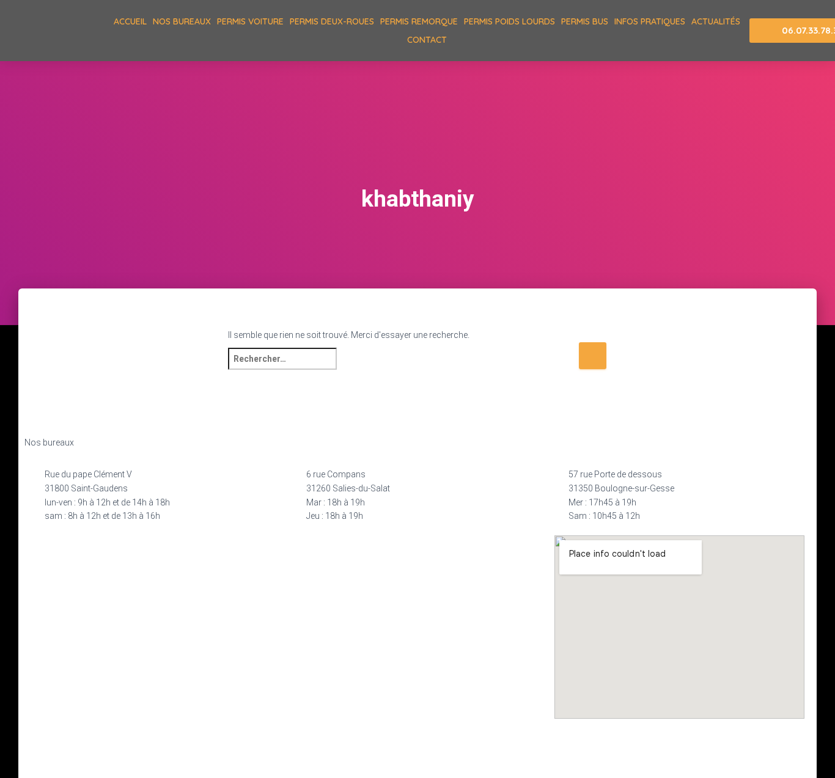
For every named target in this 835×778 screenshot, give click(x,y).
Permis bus (584, 21)
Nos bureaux (182, 21)
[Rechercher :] (403, 367)
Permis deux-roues (332, 21)
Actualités (715, 21)
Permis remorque (419, 21)
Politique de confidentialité (262, 751)
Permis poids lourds (509, 21)
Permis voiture (250, 21)
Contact (427, 39)
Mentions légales (156, 751)
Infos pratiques (649, 21)
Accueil (130, 21)
